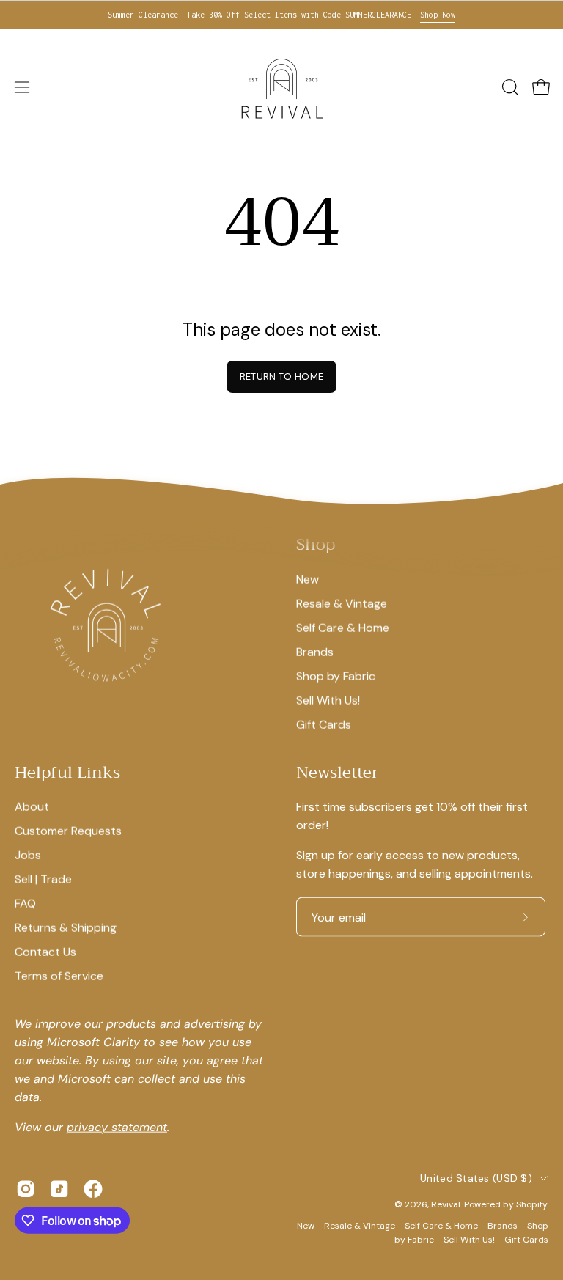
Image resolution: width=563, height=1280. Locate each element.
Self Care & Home (342, 627)
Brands (315, 651)
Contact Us (45, 952)
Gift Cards (323, 724)
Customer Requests (68, 831)
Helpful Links (67, 772)
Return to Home (281, 376)
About (32, 806)
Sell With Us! (328, 699)
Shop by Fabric (335, 675)
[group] (281, 15)
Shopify (531, 1204)
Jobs (28, 855)
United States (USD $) (476, 1178)
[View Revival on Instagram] (26, 1189)
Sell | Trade (43, 879)
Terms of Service (59, 976)
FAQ (25, 903)
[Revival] (281, 87)
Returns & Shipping (66, 927)
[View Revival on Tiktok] (59, 1189)
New (307, 578)
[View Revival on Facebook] (93, 1189)
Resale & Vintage (341, 603)
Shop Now (437, 14)
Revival (445, 1204)
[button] (508, 87)
